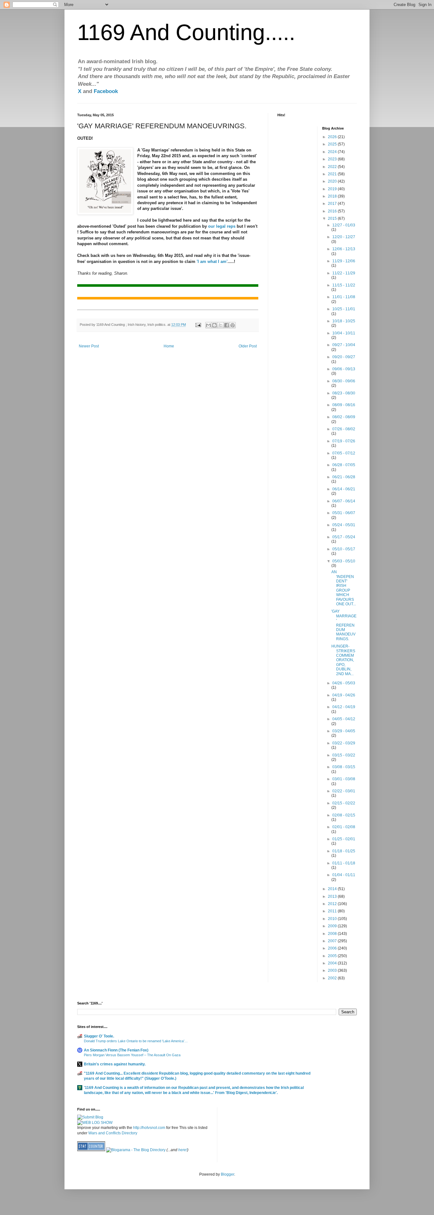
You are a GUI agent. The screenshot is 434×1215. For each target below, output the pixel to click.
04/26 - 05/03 (343, 683)
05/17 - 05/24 (343, 537)
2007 (333, 941)
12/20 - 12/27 (343, 237)
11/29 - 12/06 (343, 261)
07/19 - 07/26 (343, 441)
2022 (333, 166)
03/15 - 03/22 (343, 755)
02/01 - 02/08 (343, 827)
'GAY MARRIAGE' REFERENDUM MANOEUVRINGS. (343, 625)
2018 (333, 196)
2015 (333, 218)
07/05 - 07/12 (343, 453)
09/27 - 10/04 (343, 345)
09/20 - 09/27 (343, 357)
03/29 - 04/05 (343, 731)
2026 (333, 137)
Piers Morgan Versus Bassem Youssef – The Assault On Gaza (132, 1055)
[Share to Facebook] (226, 325)
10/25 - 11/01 (343, 309)
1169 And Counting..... (186, 32)
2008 (333, 933)
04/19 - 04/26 (343, 695)
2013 (333, 896)
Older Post (248, 346)
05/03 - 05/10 (343, 561)
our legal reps (221, 226)
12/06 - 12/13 (343, 249)
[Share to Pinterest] (232, 325)
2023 (333, 159)
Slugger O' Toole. (99, 1036)
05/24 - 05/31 (343, 525)
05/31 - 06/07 (343, 513)
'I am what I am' (212, 261)
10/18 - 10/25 (343, 321)
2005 (333, 956)
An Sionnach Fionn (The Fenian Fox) (116, 1050)
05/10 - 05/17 (343, 549)
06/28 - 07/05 (343, 465)
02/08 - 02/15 (343, 815)
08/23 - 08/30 (343, 393)
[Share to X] (220, 325)
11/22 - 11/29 (343, 273)
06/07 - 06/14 (343, 501)
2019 (333, 189)
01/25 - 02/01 (343, 839)
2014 (333, 889)
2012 (333, 904)
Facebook (106, 91)
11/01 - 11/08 (343, 297)
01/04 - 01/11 (343, 875)
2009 (333, 926)
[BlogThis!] (214, 325)
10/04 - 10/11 (343, 333)
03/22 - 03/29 (343, 743)
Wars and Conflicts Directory (112, 1133)
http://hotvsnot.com (149, 1127)
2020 (333, 181)
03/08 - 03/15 (343, 767)
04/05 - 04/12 (343, 719)
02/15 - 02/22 (343, 803)
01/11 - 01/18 (343, 863)
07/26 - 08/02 (343, 429)
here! (182, 1150)
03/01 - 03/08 (343, 779)
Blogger (227, 1174)
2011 (333, 911)
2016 (333, 211)
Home (169, 346)
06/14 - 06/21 (343, 489)
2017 (333, 203)
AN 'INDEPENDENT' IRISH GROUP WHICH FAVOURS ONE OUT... (343, 588)
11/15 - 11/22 (343, 285)
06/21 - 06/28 (343, 477)
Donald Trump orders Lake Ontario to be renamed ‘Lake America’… (136, 1041)
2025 (333, 144)
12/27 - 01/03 (343, 225)
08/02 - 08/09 (343, 417)
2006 (333, 948)
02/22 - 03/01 (343, 791)
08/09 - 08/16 (343, 405)
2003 (333, 970)
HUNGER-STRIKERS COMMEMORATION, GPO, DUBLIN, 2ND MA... (343, 660)
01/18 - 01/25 (343, 851)
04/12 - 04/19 (343, 707)
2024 (333, 152)
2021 (333, 174)
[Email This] (208, 325)
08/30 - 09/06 (343, 381)
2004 (333, 963)
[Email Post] (198, 324)
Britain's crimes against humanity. (115, 1064)
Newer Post (89, 346)
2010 (333, 918)
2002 (333, 978)
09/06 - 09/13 (343, 369)
